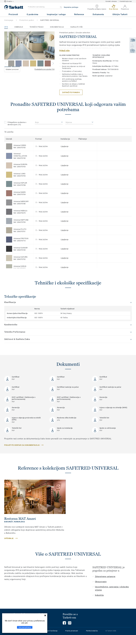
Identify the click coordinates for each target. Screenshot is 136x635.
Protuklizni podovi (26, 20)
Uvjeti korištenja (52, 631)
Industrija (99, 595)
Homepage (8, 20)
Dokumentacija (57, 27)
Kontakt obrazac (111, 1)
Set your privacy (25, 627)
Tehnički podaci (37, 27)
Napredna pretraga (71, 7)
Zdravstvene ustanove (105, 576)
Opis (6, 27)
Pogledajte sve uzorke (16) (45, 69)
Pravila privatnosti (71, 631)
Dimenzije (18, 27)
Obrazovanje (101, 581)
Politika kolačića (92, 631)
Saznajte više (76, 27)
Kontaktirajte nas (126, 1)
